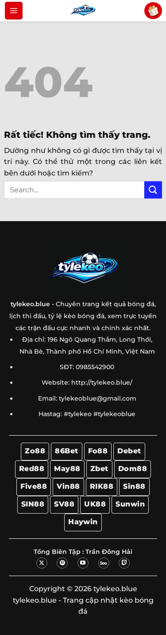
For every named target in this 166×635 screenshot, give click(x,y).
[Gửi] (153, 190)
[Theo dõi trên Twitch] (124, 563)
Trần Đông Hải (108, 551)
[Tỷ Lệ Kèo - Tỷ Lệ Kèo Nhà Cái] (83, 10)
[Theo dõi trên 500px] (103, 563)
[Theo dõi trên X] (41, 563)
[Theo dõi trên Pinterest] (62, 563)
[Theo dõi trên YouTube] (83, 563)
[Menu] (14, 10)
